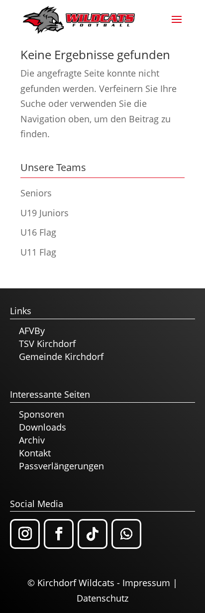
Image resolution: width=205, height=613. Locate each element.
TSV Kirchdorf (47, 344)
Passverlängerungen (61, 466)
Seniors (36, 193)
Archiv (32, 440)
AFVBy (32, 331)
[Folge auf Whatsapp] (126, 534)
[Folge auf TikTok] (92, 534)
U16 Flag (38, 232)
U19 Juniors (44, 213)
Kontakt (35, 453)
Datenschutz (102, 598)
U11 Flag (38, 252)
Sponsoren (41, 414)
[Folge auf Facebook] (59, 534)
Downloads (42, 427)
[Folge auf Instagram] (25, 534)
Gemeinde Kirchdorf (61, 356)
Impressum (146, 583)
